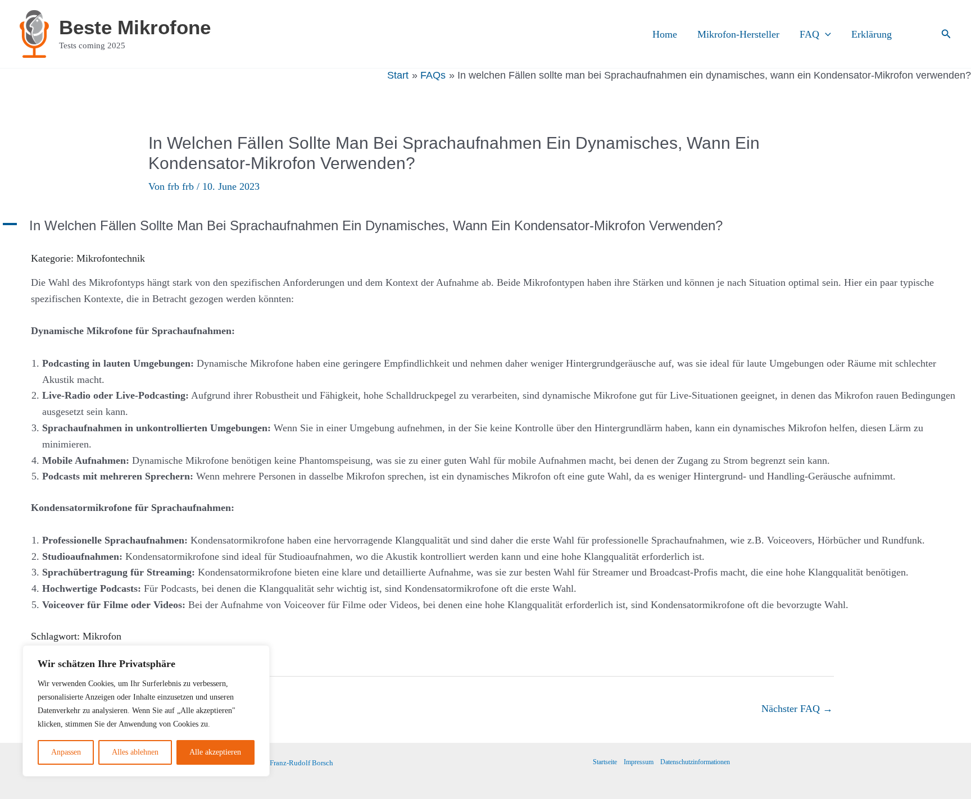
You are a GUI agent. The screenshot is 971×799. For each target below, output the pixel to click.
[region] (146, 711)
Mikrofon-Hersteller (738, 34)
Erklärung (871, 34)
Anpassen (66, 752)
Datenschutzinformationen (695, 762)
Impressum (639, 762)
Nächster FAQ (797, 708)
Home (664, 34)
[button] (946, 34)
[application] (825, 34)
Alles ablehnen (135, 752)
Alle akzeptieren (215, 752)
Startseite (605, 762)
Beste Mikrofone (135, 27)
